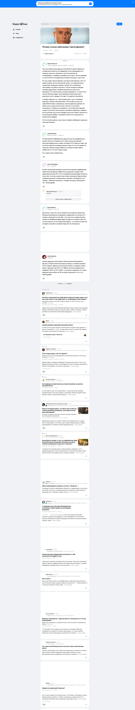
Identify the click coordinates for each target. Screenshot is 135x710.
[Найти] (88, 24)
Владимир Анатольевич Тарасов (55, 551)
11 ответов (54, 690)
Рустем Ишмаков (51, 483)
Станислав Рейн (51, 405)
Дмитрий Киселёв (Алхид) (54, 417)
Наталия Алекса (51, 643)
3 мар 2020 (50, 258)
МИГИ (47, 321)
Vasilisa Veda (49, 292)
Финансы (48, 481)
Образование (49, 574)
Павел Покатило (52, 63)
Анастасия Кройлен (53, 304)
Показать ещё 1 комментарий (63, 199)
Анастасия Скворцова (57, 515)
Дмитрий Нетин (51, 322)
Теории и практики (50, 642)
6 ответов (62, 359)
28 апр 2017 (54, 166)
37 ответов (64, 417)
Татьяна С (50, 387)
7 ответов (65, 60)
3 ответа (59, 511)
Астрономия (49, 549)
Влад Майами (51, 207)
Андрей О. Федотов (51, 349)
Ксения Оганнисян (50, 379)
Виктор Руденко (52, 445)
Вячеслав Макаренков (52, 435)
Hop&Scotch (50, 503)
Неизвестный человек (53, 359)
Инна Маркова (50, 685)
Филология (48, 501)
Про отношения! (50, 613)
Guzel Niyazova (51, 256)
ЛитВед (48, 683)
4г (51, 481)
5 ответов (61, 304)
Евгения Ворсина (52, 511)
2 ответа (54, 558)
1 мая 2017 (56, 209)
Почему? (69, 283)
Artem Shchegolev (52, 164)
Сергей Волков (51, 133)
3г (53, 292)
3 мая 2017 (71, 65)
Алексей (49, 615)
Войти (119, 24)
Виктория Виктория (52, 191)
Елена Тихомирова (51, 576)
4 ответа (56, 387)
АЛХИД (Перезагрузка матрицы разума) (56, 403)
